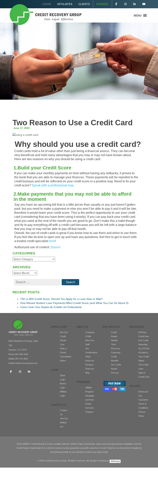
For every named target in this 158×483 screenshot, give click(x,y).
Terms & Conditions (143, 406)
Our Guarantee (143, 398)
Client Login (62, 377)
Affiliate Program (89, 389)
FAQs (88, 356)
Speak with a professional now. (53, 185)
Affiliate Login (63, 393)
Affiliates (64, 4)
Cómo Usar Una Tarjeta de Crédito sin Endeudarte (51, 307)
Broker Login (63, 385)
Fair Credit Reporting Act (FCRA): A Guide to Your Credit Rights (144, 350)
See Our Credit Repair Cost (64, 338)
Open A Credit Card (143, 375)
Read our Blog (89, 371)
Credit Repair (114, 334)
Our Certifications (91, 350)
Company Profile (89, 334)
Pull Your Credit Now (143, 334)
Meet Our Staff (89, 342)
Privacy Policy (141, 414)
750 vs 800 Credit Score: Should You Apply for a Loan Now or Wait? (61, 298)
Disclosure (143, 391)
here (52, 241)
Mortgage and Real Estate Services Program (89, 404)
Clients (84, 4)
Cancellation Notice (65, 358)
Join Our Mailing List (64, 422)
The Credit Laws (143, 367)
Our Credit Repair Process (116, 369)
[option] (79, 61)
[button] (138, 15)
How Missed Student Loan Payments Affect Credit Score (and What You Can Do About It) (74, 303)
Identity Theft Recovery (115, 344)
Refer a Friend (63, 350)
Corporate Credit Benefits (115, 356)
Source (55, 247)
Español (102, 4)
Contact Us (63, 412)
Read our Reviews (89, 362)
